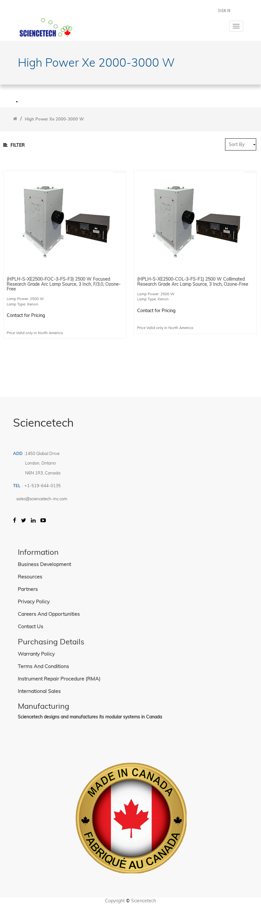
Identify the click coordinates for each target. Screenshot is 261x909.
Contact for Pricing (26, 315)
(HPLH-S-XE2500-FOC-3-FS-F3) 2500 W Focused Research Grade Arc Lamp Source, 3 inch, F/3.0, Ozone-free (64, 284)
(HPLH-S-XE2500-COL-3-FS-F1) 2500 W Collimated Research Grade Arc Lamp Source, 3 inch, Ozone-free (192, 282)
